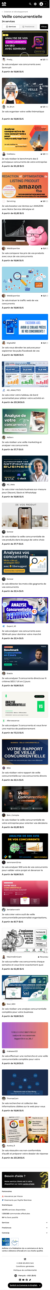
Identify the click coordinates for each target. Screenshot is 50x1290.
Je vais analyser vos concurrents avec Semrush (21, 66)
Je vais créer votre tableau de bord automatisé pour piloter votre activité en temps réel (23, 398)
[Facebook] (27, 1279)
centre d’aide (28, 1184)
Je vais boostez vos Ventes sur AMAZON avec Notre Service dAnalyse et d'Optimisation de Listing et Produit (22, 209)
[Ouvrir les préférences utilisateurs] (45, 4)
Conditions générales (25, 1266)
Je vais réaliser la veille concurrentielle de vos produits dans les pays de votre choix (23, 538)
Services (12, 27)
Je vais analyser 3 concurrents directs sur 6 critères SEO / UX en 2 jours (24, 680)
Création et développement (16, 12)
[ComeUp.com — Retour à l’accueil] (4, 4)
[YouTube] (23, 1279)
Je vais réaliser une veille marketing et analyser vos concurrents (22, 444)
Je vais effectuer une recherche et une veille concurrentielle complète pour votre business (25, 1059)
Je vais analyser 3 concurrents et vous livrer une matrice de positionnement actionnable (24, 728)
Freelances (29, 27)
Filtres (44, 27)
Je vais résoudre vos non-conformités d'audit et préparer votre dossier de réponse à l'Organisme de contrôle (25, 1153)
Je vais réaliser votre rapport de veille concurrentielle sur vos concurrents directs (24, 774)
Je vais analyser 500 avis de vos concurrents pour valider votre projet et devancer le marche (25, 870)
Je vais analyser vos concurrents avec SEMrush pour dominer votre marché (21, 632)
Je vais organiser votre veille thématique (23, 111)
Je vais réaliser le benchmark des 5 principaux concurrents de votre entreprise (24, 160)
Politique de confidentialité (25, 1270)
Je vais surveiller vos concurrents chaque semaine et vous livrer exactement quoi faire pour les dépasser (23, 964)
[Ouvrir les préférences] (35, 4)
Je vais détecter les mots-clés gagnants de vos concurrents (24, 585)
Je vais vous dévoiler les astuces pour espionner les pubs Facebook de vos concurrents (21, 350)
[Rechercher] (30, 4)
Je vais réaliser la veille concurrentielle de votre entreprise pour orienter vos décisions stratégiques (24, 823)
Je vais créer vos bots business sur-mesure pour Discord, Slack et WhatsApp (24, 491)
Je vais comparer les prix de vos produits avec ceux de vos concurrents (23, 255)
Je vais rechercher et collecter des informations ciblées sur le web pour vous (23, 1105)
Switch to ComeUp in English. (24, 1285)
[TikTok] (30, 1279)
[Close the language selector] (40, 1285)
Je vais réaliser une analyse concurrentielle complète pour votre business (24, 1010)
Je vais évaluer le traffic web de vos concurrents (20, 302)
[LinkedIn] (20, 1279)
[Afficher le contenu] (47, 1222)
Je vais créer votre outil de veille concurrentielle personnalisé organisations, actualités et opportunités (24, 917)
